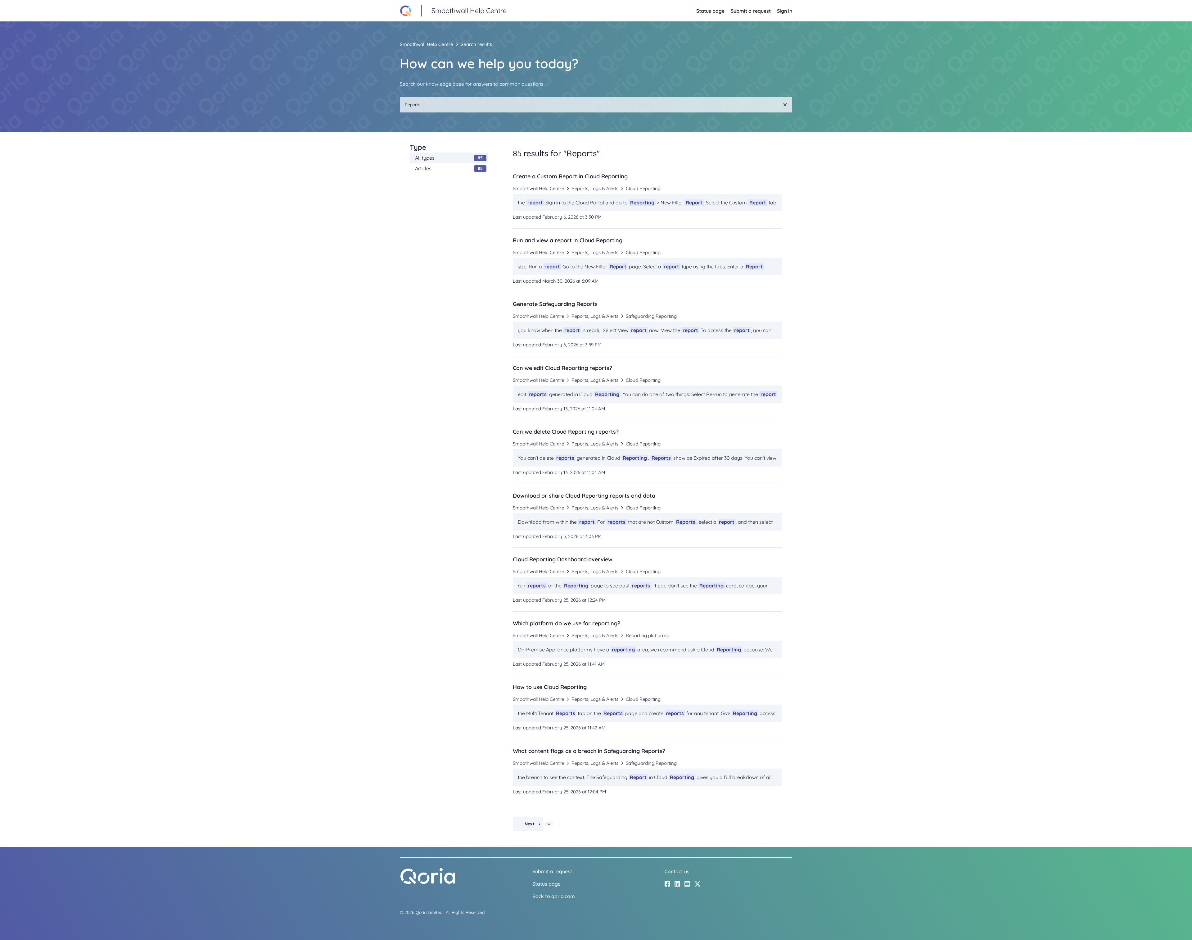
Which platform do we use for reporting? (566, 623)
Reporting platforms (647, 635)
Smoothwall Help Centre (426, 44)
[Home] (428, 882)
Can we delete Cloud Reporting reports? (566, 431)
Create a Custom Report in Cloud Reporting (570, 176)
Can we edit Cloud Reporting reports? (562, 368)
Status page (710, 11)
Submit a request (751, 11)
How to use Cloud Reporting (550, 687)
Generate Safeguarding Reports (555, 304)
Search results (476, 44)
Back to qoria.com (553, 896)
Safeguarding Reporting (651, 316)
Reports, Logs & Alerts (594, 188)
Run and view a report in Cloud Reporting (567, 240)
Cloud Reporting (643, 188)
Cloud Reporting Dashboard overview (562, 559)
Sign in (784, 11)
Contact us (677, 871)
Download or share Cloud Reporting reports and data (584, 495)
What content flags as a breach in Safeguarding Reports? (589, 751)
